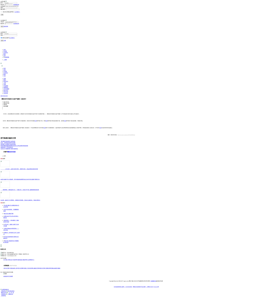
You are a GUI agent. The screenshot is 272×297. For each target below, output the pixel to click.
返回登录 (6, 26)
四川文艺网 (6, 268)
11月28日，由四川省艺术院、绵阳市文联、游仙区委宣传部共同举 (19, 169)
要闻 (4, 80)
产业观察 (5, 85)
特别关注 (5, 81)
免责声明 (15, 259)
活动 (4, 49)
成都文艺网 (36, 268)
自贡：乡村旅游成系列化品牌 (8, 142)
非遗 (36, 120)
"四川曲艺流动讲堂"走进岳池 (8, 141)
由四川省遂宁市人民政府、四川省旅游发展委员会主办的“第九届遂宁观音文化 (20, 179)
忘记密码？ (17, 12)
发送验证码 (16, 4)
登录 (2, 40)
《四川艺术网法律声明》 (8, 12)
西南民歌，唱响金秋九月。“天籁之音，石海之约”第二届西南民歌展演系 (20, 189)
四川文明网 (20, 268)
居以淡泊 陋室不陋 (8, 213)
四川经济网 (30, 268)
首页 (4, 68)
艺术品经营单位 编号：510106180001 (123, 286)
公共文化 (5, 93)
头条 (4, 78)
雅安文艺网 (42, 268)
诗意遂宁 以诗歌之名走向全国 (8, 144)
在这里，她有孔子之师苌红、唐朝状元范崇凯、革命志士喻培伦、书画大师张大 (20, 200)
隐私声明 (25, 259)
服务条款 (20, 259)
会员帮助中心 (30, 259)
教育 (4, 54)
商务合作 (10, 259)
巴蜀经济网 (48, 268)
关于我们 (5, 259)
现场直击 (5, 87)
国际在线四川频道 (55, 268)
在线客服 (7, 57)
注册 (2, 14)
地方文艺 (5, 90)
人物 (4, 82)
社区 (4, 55)
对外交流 (5, 91)
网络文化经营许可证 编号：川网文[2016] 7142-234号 (146, 286)
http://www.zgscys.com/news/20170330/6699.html (126, 134)
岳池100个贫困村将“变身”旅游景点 (9, 148)
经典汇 (25, 268)
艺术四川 (5, 52)
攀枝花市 (10, 151)
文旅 (4, 84)
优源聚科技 (153, 281)
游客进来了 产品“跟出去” (7, 147)
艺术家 (5, 51)
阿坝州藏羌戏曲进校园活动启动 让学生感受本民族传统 (14, 145)
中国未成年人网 (13, 268)
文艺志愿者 (6, 88)
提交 (2, 26)
